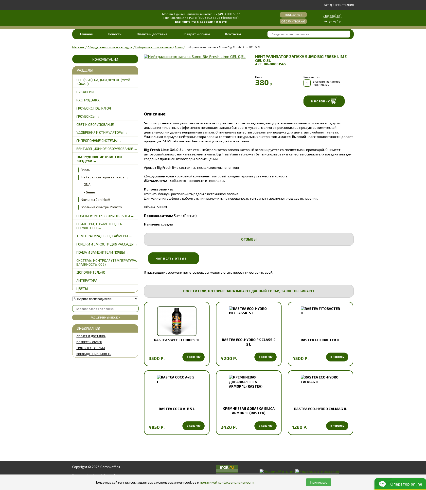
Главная (86, 34)
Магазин (78, 47)
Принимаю (318, 482)
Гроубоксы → (88, 116)
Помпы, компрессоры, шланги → (105, 216)
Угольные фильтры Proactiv (101, 207)
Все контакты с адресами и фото (201, 21)
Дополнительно (90, 272)
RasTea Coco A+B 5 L (177, 409)
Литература (86, 280)
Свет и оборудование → (97, 124)
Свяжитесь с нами (90, 348)
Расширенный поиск (105, 317)
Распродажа (88, 100)
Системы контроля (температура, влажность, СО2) (106, 262)
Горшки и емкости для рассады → (107, 244)
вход (328, 5)
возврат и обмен (89, 342)
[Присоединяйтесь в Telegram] (158, 469)
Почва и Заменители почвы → (102, 252)
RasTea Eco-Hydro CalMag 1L (320, 409)
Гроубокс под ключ (93, 108)
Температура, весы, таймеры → (104, 236)
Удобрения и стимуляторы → (102, 132)
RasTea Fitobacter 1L (320, 340)
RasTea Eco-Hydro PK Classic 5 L (249, 342)
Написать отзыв (171, 258)
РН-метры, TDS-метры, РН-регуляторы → (99, 226)
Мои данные (293, 14)
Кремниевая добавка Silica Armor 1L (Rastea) (249, 410)
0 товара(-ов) (332, 15)
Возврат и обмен (196, 34)
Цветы (82, 288)
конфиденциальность (93, 354)
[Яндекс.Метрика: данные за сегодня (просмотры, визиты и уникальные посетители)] (277, 471)
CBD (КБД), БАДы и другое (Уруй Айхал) (103, 82)
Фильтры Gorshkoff (95, 200)
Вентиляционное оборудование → (106, 149)
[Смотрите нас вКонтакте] (148, 469)
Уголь (85, 170)
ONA (87, 185)
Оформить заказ (293, 21)
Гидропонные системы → (99, 140)
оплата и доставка (91, 336)
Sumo (179, 47)
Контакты (233, 34)
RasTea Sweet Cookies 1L (177, 340)
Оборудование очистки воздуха (110, 47)
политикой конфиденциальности (227, 482)
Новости (115, 34)
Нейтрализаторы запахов (153, 47)
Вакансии (85, 92)
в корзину (193, 356)
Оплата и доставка (152, 34)
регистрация (344, 5)
